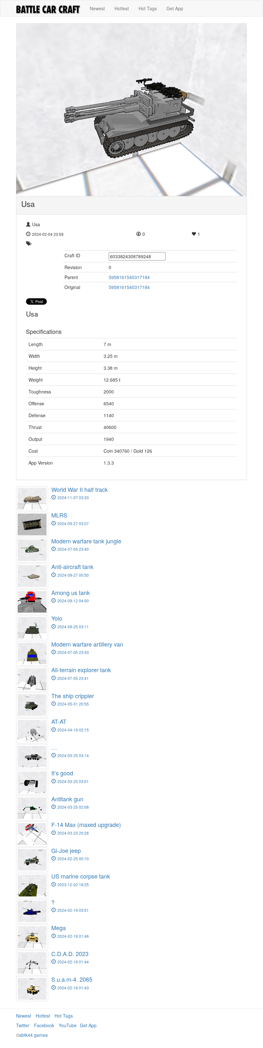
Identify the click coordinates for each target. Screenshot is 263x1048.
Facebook (44, 1025)
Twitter (23, 1025)
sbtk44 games (33, 1035)
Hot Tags (148, 8)
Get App (174, 8)
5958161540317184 (129, 277)
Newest (97, 8)
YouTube (68, 1025)
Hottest (122, 8)
